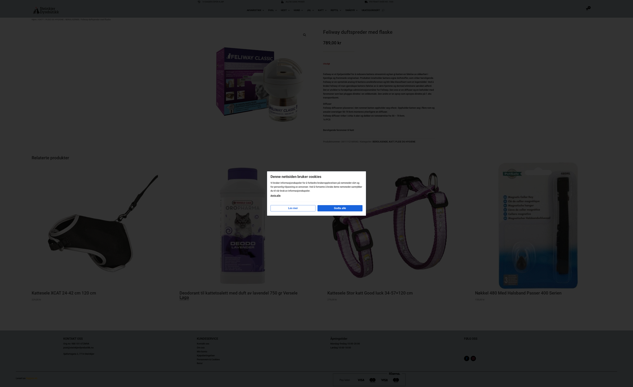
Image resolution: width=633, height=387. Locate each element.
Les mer (293, 208)
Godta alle (340, 208)
